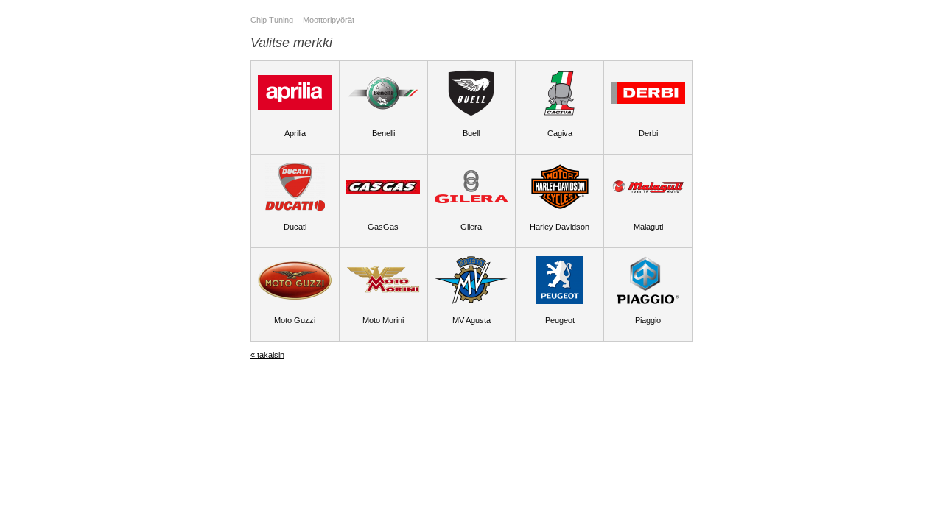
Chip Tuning (271, 19)
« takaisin (267, 354)
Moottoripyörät (328, 19)
